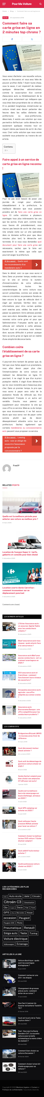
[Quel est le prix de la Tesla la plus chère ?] (9, 1021)
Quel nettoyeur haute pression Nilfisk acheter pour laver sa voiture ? (28, 823)
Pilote (19, 923)
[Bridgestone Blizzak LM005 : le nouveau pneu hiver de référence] (9, 736)
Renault (29, 927)
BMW (26, 896)
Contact (34, 1087)
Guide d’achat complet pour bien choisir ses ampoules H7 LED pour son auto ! (29, 778)
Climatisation (29, 903)
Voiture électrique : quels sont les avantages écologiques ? (28, 963)
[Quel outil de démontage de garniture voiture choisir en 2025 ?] (9, 764)
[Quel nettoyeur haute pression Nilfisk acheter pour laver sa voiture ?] (9, 824)
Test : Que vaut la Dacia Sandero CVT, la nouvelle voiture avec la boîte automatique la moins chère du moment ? (30, 1036)
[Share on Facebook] (12, 39)
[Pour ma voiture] (22, 4)
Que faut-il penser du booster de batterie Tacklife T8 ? (30, 1005)
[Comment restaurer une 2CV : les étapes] (9, 978)
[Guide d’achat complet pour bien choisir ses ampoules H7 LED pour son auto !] (9, 779)
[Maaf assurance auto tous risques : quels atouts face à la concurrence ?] (9, 644)
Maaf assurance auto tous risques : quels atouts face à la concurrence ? (29, 643)
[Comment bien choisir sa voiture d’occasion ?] (9, 1054)
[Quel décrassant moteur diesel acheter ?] (9, 751)
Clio (6, 907)
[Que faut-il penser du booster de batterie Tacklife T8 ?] (9, 1006)
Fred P (16, 465)
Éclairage (22, 944)
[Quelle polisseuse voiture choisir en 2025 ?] (9, 867)
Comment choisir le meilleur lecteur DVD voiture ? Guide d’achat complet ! (29, 838)
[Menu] (4, 4)
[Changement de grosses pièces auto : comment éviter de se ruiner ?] (9, 991)
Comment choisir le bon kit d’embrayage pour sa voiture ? (29, 1066)
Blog (5, 17)
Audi (5, 896)
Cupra (12, 908)
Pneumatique (12, 927)
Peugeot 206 (9, 923)
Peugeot (24, 918)
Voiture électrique (15, 938)
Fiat (26, 908)
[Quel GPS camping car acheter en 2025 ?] (9, 811)
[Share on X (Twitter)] (32, 39)
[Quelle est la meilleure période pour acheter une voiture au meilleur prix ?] (22, 502)
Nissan (30, 913)
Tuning (33, 933)
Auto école (15, 896)
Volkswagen (9, 944)
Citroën (36, 896)
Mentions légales (22, 1087)
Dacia (20, 907)
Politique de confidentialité (12, 1090)
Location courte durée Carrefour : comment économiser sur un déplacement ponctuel (18, 590)
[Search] (40, 4)
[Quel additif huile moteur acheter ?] (9, 854)
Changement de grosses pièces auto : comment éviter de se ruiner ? (28, 990)
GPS (6, 912)
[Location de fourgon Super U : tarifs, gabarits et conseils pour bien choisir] (22, 538)
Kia (13, 913)
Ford (33, 908)
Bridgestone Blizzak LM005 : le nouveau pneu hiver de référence (29, 735)
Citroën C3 (12, 902)
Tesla (23, 933)
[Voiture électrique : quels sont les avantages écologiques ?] (9, 963)
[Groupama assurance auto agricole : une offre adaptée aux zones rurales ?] (9, 693)
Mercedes (20, 913)
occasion (10, 918)
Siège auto (10, 933)
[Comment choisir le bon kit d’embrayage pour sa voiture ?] (9, 1067)
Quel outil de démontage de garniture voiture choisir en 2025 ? (29, 763)
